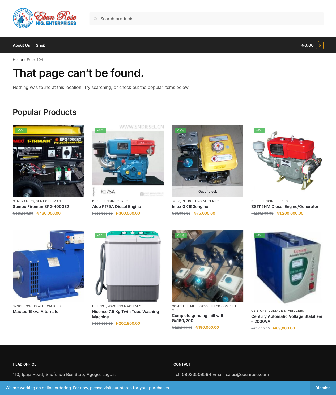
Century (258, 310)
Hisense (99, 306)
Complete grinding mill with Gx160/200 (198, 318)
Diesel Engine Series (110, 201)
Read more (208, 224)
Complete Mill (185, 306)
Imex (176, 201)
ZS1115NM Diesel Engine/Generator (284, 206)
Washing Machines (124, 306)
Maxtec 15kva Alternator (36, 311)
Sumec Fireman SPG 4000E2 (41, 206)
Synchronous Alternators (37, 306)
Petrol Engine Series (200, 201)
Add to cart (48, 224)
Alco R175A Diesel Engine (116, 206)
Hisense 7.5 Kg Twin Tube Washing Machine (125, 314)
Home (18, 60)
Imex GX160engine (190, 206)
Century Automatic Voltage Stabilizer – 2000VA (286, 319)
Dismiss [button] (322, 387)
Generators (23, 201)
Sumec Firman (48, 201)
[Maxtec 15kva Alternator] (48, 266)
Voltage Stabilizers (286, 310)
